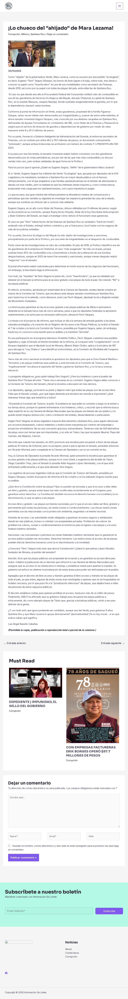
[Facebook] (6, 973)
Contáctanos (72, 952)
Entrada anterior (14, 643)
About (68, 949)
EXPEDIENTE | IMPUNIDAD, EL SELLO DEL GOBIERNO (33, 704)
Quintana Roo (38, 34)
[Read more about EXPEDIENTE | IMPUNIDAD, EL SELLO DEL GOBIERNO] (35, 682)
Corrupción (14, 34)
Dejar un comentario (57, 34)
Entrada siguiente (113, 643)
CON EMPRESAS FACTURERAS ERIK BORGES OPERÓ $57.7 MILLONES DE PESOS (91, 751)
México (25, 34)
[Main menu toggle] (119, 6)
